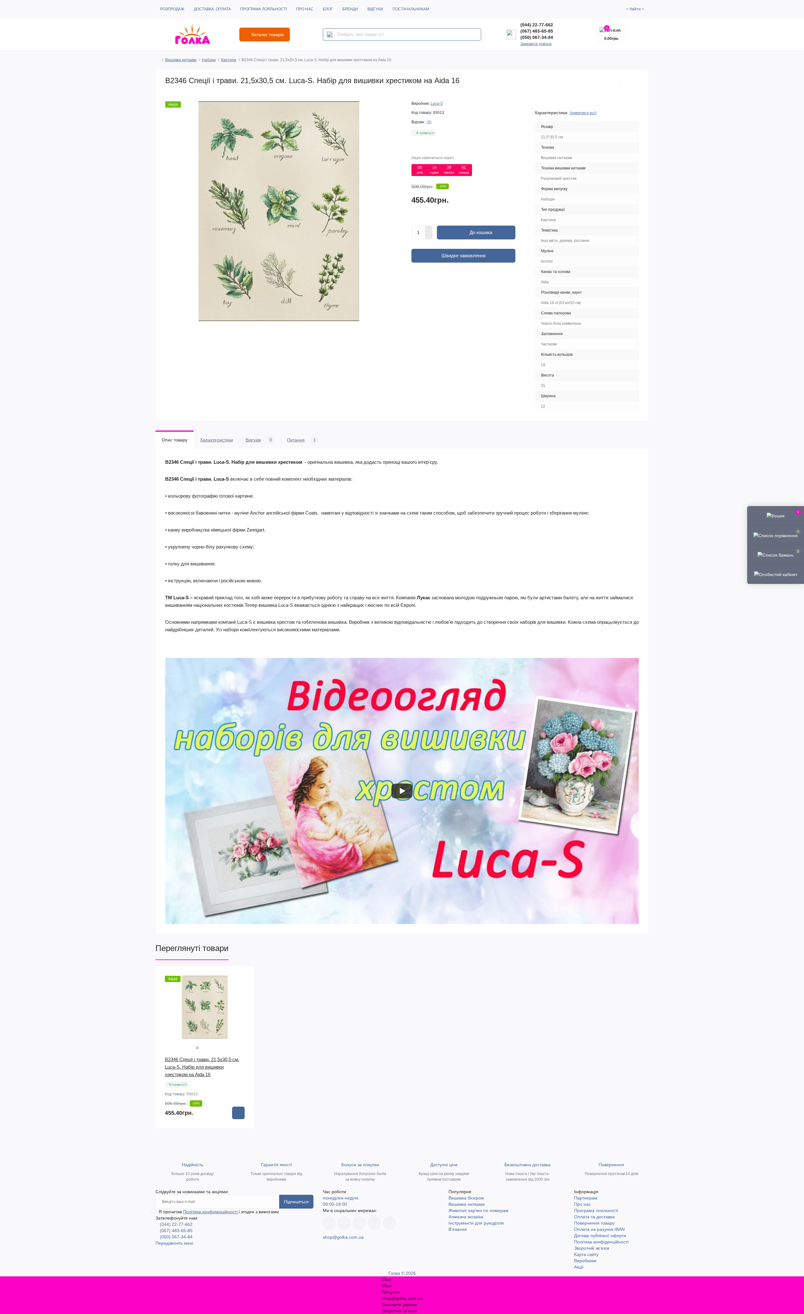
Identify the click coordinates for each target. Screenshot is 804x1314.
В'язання (457, 1229)
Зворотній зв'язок (591, 1248)
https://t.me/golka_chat (389, 1223)
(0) (429, 122)
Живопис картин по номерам (478, 1210)
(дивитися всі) (583, 112)
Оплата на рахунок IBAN (599, 1229)
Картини (228, 60)
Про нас (304, 9)
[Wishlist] (244, 987)
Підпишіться (296, 1201)
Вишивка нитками (181, 60)
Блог (328, 9)
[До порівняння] (632, 80)
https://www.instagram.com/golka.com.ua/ (344, 1223)
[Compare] (244, 999)
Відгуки (375, 9)
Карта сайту (586, 1254)
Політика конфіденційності (211, 1211)
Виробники (585, 1260)
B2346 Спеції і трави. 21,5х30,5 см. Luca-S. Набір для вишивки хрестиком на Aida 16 (202, 1067)
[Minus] (428, 236)
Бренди (350, 9)
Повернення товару (594, 1223)
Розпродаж (172, 9)
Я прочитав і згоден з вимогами (219, 1211)
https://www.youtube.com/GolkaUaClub (359, 1223)
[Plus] (428, 229)
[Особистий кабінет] (775, 574)
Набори (209, 60)
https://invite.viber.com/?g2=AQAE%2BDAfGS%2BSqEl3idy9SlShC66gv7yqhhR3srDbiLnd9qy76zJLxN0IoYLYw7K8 (374, 1223)
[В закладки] (613, 81)
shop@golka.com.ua (343, 1237)
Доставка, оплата (212, 9)
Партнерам (585, 1197)
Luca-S (437, 103)
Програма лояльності (263, 9)
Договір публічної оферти (600, 1235)
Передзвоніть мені (174, 1243)
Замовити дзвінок (535, 44)
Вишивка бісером (466, 1197)
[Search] (330, 34)
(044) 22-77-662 (536, 24)
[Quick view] (244, 975)
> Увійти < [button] (635, 9)
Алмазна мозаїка (465, 1216)
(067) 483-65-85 (536, 31)
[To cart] (238, 1113)
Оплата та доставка (594, 1216)
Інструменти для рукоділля (476, 1223)
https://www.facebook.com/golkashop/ (329, 1223)
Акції (579, 1266)
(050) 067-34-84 (536, 37)
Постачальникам (411, 9)
